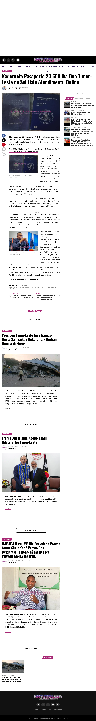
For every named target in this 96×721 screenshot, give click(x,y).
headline (24, 286)
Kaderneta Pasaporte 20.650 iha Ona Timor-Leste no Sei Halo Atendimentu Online (33, 288)
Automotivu (71, 66)
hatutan (11, 350)
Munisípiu (43, 66)
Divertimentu (53, 66)
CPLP (48, 71)
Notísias (12, 66)
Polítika (20, 66)
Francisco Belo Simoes (16, 89)
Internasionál (81, 66)
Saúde (35, 66)
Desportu (62, 66)
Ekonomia (28, 66)
